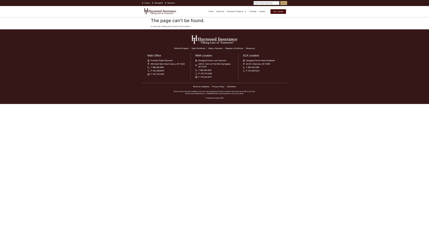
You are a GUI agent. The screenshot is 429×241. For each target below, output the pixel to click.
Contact (262, 11)
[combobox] (266, 3)
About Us (220, 11)
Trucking (252, 11)
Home (211, 11)
